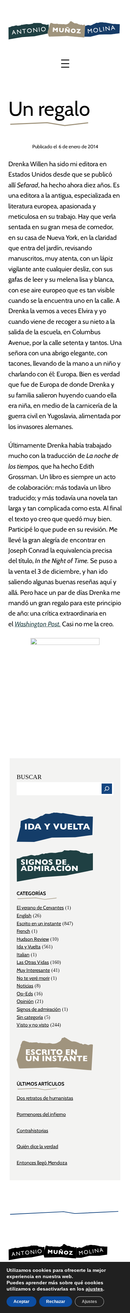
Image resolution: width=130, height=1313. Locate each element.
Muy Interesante (33, 970)
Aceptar (21, 1301)
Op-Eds (25, 994)
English (24, 915)
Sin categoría (30, 1017)
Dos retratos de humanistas (45, 1098)
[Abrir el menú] (65, 64)
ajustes (94, 1289)
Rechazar (55, 1301)
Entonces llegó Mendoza (42, 1163)
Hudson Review (33, 939)
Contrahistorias (32, 1130)
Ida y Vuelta (29, 947)
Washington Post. (38, 624)
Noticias (25, 986)
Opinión (25, 1001)
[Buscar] (107, 789)
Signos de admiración (39, 1009)
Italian (23, 954)
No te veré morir (33, 978)
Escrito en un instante (39, 923)
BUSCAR (29, 776)
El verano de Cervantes (40, 907)
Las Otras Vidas (33, 962)
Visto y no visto (33, 1025)
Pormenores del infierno (41, 1114)
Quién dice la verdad (37, 1146)
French (23, 931)
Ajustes (89, 1301)
